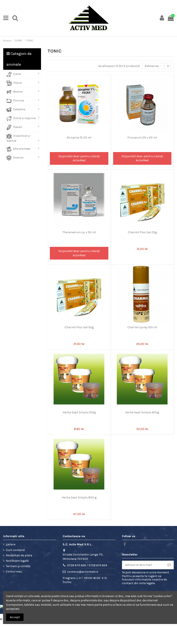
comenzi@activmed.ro (82, 572)
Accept (15, 617)
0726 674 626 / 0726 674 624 (87, 565)
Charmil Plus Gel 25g (142, 232)
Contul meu (14, 571)
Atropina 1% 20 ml (79, 137)
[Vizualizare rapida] (79, 132)
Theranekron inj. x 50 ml (79, 232)
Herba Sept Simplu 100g (79, 412)
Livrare (10, 544)
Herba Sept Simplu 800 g (79, 497)
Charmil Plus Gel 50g (79, 327)
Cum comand (15, 550)
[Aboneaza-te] (169, 565)
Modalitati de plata (19, 555)
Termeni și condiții (18, 566)
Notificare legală (17, 561)
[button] (22, 74)
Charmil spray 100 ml (142, 327)
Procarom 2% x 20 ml (142, 137)
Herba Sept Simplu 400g (142, 412)
